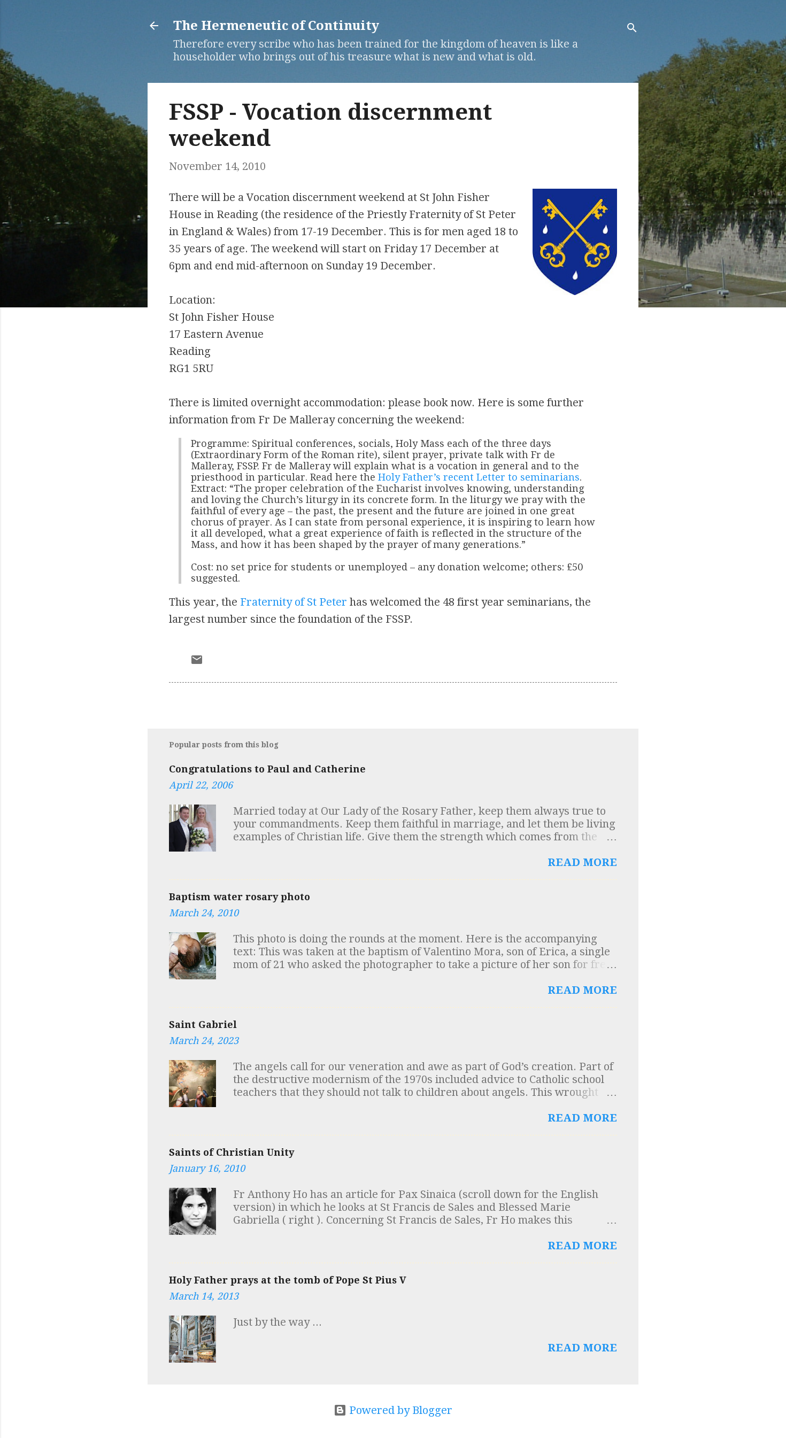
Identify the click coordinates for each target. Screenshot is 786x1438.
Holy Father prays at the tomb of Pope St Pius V (287, 1280)
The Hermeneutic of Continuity (276, 25)
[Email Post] (196, 662)
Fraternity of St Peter (293, 602)
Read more (582, 862)
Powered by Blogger (399, 1410)
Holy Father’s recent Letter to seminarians (479, 477)
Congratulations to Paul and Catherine (267, 769)
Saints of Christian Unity (231, 1152)
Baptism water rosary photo (239, 896)
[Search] (632, 29)
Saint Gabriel (203, 1024)
